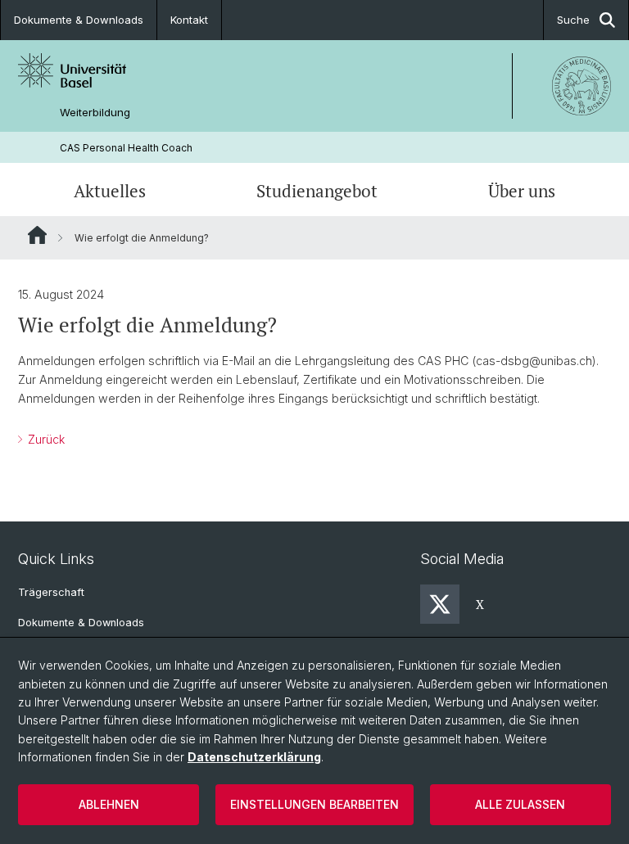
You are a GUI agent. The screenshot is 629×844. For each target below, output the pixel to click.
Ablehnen (109, 804)
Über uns (521, 191)
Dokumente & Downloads (78, 19)
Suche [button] (573, 19)
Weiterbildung (95, 112)
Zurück (45, 439)
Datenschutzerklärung (254, 757)
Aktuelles (110, 191)
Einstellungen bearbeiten (314, 804)
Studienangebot (317, 191)
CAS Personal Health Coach (126, 148)
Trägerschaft (51, 592)
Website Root (37, 235)
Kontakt (189, 19)
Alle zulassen (520, 804)
